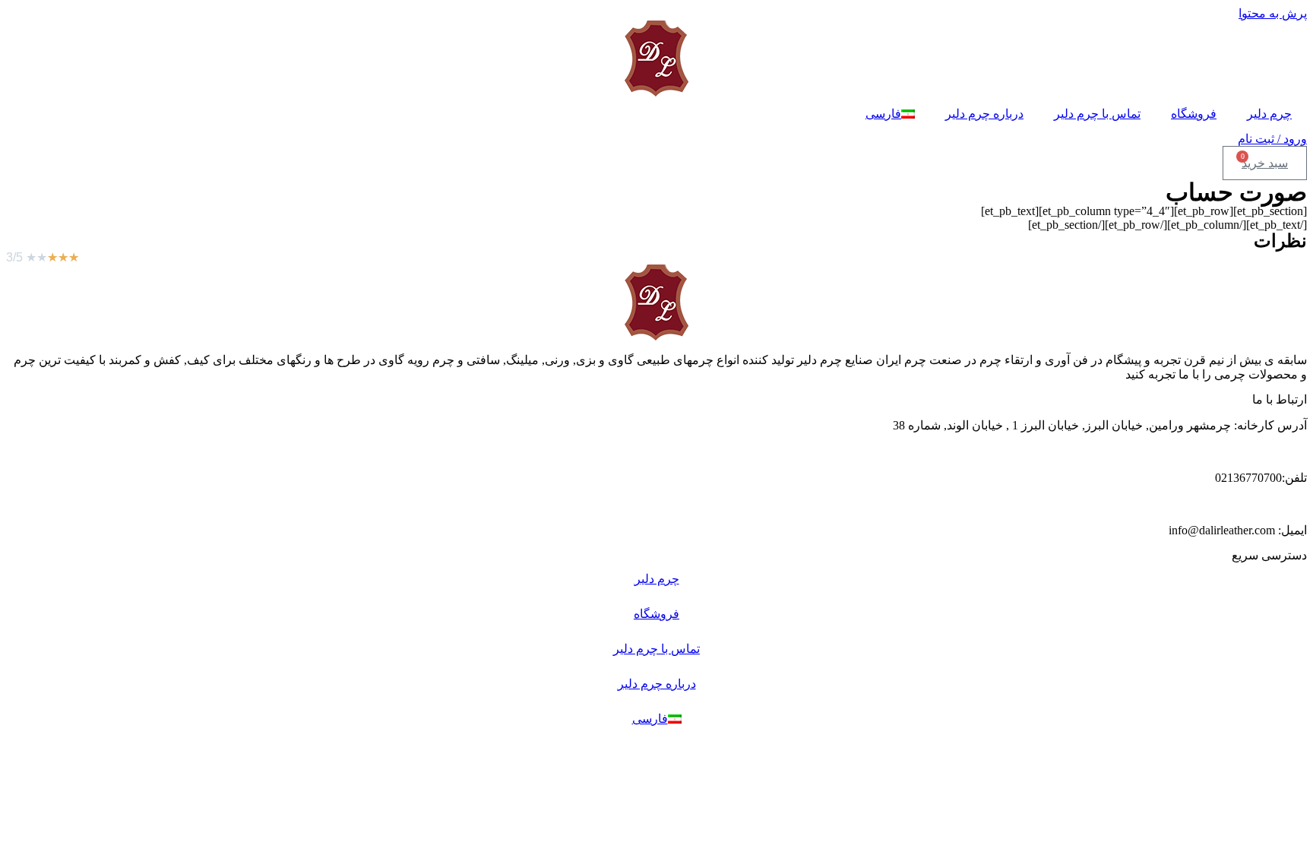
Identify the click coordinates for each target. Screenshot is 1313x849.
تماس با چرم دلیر (1097, 113)
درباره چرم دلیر (984, 113)
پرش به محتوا (1273, 13)
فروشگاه (1194, 113)
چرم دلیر (1269, 113)
